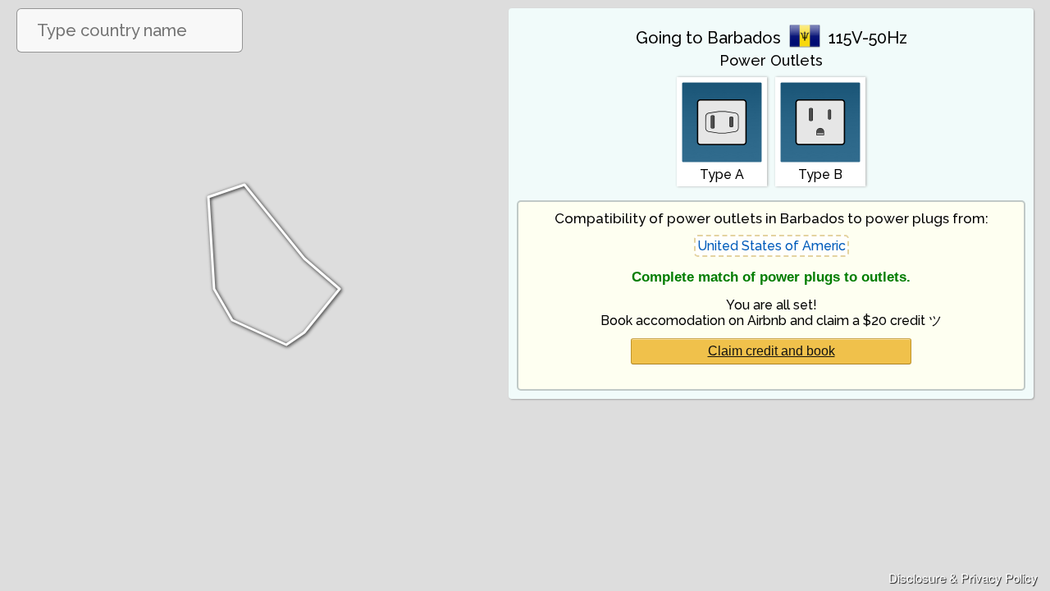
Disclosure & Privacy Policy (963, 577)
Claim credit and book (771, 351)
